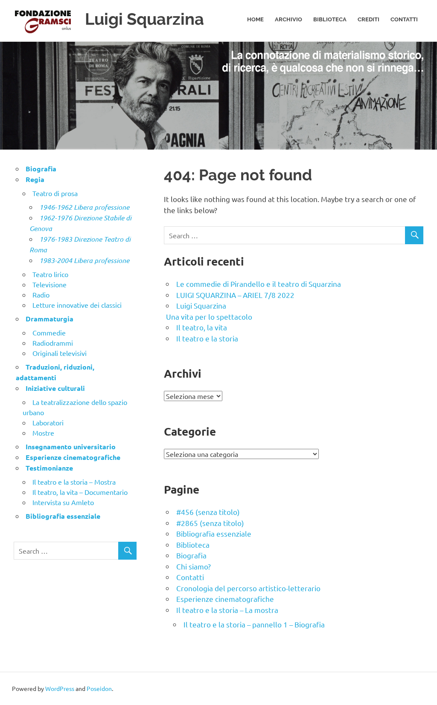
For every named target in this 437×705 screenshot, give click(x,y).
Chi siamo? (193, 566)
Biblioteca (330, 19)
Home (255, 19)
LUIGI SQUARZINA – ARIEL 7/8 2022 (235, 294)
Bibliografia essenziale (213, 533)
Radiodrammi (52, 342)
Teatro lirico (50, 274)
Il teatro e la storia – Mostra (74, 481)
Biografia (191, 555)
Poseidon (99, 688)
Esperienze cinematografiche (225, 598)
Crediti (368, 19)
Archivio (288, 19)
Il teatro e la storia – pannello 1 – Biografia (254, 624)
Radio (41, 294)
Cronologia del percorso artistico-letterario (248, 588)
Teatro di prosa (55, 193)
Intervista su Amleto (63, 502)
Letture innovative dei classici (77, 304)
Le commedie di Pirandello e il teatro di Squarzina (258, 283)
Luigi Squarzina (144, 19)
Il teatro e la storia (207, 338)
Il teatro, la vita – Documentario (80, 492)
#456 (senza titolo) (208, 511)
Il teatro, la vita (201, 327)
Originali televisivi (59, 353)
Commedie (49, 332)
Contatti (404, 19)
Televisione (49, 284)
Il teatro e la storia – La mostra (227, 609)
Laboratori (48, 422)
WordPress (59, 688)
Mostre (43, 432)
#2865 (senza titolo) (210, 522)
